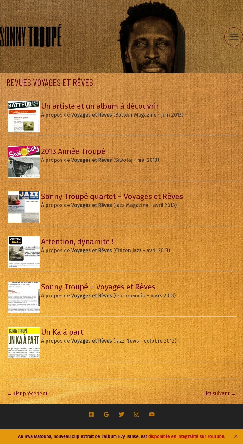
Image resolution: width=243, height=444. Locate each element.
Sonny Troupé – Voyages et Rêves (98, 286)
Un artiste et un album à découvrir (100, 106)
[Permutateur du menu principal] (233, 36)
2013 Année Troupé (73, 151)
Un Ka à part (62, 332)
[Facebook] (91, 414)
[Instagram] (137, 414)
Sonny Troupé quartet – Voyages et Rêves (112, 196)
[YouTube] (152, 414)
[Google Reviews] (106, 414)
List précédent (27, 394)
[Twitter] (121, 414)
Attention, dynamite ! (77, 241)
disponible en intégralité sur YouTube (186, 436)
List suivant (219, 394)
